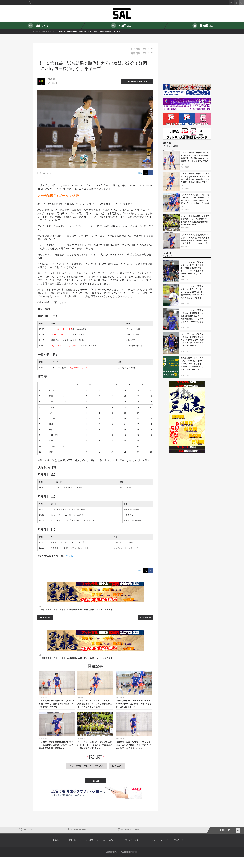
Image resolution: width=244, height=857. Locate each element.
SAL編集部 (53, 83)
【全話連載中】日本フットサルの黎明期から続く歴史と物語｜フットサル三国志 (76, 609)
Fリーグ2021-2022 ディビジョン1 (87, 766)
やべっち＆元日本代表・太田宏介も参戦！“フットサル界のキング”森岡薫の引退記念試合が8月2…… (94, 745)
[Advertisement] (187, 63)
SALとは (72, 840)
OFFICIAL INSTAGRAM (130, 830)
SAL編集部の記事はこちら (137, 81)
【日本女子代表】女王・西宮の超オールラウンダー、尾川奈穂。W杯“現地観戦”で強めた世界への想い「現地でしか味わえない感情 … (195, 200)
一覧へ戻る (95, 781)
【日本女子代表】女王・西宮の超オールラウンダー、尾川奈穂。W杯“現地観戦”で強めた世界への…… (134, 703)
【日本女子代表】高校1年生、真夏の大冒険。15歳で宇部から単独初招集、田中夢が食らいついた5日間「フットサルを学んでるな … (195, 158)
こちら (69, 556)
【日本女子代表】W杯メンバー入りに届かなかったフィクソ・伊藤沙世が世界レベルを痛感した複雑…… (94, 703)
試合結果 (116, 766)
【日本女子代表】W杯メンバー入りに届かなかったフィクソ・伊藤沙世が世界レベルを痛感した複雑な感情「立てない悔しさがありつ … (195, 179)
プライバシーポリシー (133, 840)
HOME (35, 31)
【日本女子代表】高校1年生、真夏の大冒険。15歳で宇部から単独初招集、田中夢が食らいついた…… (56, 703)
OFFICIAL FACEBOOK (79, 830)
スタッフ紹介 (108, 840)
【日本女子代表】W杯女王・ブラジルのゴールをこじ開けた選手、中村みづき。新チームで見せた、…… (133, 745)
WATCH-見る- (47, 31)
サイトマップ (157, 840)
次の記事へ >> (145, 617)
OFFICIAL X (27, 830)
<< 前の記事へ (45, 617)
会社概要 (89, 840)
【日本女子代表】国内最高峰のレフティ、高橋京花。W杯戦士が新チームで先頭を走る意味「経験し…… (56, 745)
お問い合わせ (177, 840)
